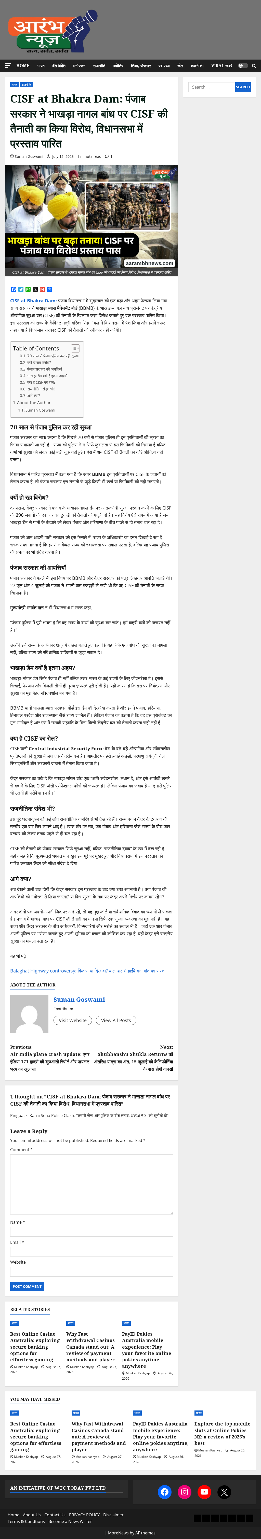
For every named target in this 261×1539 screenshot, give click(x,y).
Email (17, 1242)
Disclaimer (113, 1515)
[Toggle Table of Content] (73, 348)
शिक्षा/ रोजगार (141, 65)
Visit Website (73, 1020)
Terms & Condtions (26, 1521)
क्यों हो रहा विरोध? (39, 362)
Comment (21, 1149)
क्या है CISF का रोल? (41, 382)
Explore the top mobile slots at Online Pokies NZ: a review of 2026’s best (222, 1433)
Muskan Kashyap (26, 1367)
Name (17, 1222)
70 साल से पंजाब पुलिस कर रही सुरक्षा (53, 356)
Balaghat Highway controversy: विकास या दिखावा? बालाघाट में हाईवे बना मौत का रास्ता (87, 971)
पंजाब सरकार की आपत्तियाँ (44, 369)
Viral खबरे (221, 65)
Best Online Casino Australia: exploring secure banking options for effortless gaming (35, 1347)
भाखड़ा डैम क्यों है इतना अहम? (47, 375)
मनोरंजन (79, 65)
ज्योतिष (118, 65)
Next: (133, 1058)
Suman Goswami (29, 156)
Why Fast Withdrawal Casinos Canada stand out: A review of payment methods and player (90, 1347)
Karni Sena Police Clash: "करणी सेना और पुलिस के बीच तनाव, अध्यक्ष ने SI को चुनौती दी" (99, 1115)
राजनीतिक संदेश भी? (41, 389)
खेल (180, 65)
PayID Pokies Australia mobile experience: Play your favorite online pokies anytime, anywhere (146, 1350)
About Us (32, 1515)
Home (23, 65)
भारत (41, 65)
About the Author (34, 402)
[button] (8, 65)
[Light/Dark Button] (243, 65)
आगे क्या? (33, 395)
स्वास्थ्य (164, 65)
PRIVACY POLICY (84, 1515)
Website (18, 1262)
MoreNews (118, 1533)
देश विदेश (59, 65)
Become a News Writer (70, 1521)
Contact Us (55, 1515)
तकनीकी (197, 65)
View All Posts (116, 1020)
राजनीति (99, 65)
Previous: (49, 1058)
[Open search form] (254, 66)
